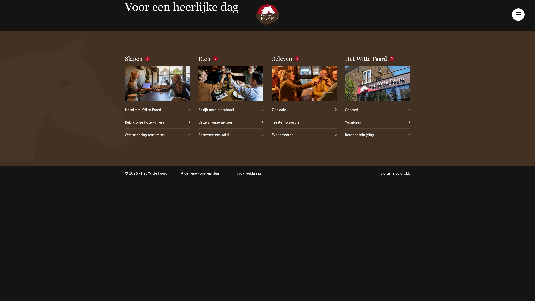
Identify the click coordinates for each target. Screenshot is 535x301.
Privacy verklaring (246, 173)
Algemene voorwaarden (200, 173)
